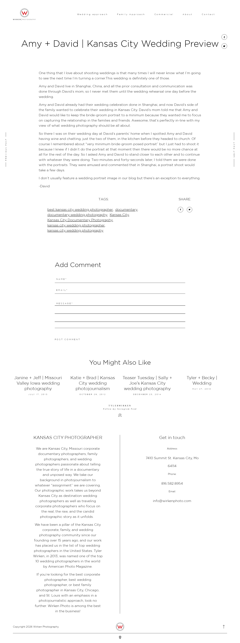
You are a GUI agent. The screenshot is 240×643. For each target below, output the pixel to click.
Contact (208, 14)
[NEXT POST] (215, 150)
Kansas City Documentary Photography (80, 220)
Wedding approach (92, 14)
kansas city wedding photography (75, 230)
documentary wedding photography (77, 214)
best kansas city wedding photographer (80, 209)
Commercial (164, 14)
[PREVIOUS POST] (25, 150)
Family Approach (131, 14)
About (188, 14)
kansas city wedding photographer (76, 225)
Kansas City (119, 214)
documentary (126, 209)
